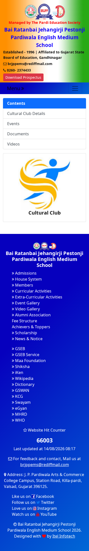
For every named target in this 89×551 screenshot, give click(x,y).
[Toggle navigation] (75, 88)
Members (23, 285)
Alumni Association (32, 315)
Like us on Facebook (33, 496)
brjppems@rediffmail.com (44, 464)
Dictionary (24, 384)
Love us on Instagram (34, 508)
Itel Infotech (63, 536)
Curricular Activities (32, 291)
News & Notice (28, 338)
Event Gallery (27, 303)
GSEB (19, 348)
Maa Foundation (30, 360)
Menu (14, 88)
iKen (18, 372)
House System (28, 279)
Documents (18, 134)
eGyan (20, 408)
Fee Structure (24, 321)
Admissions (25, 273)
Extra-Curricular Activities (38, 297)
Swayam (22, 402)
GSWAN (21, 390)
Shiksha (22, 366)
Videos (13, 144)
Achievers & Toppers (31, 327)
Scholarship (25, 332)
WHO (19, 420)
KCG (18, 396)
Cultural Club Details (26, 113)
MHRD (20, 414)
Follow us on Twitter (33, 502)
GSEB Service (26, 354)
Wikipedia (23, 378)
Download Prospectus (23, 77)
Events (13, 123)
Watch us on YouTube (34, 514)
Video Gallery (27, 309)
